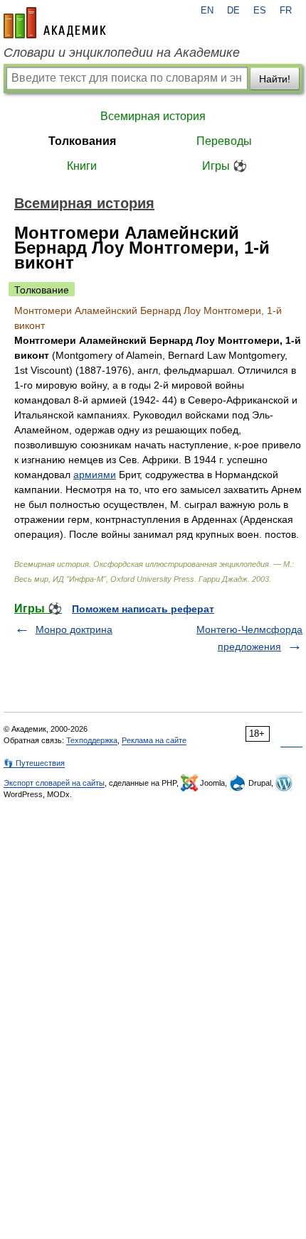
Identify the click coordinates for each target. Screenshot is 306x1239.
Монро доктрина (74, 629)
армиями (94, 474)
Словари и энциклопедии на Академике (122, 52)
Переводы (224, 141)
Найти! (274, 79)
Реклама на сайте (154, 740)
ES (259, 11)
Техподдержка (91, 740)
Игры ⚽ (224, 166)
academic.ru (55, 22)
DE (233, 11)
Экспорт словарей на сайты (54, 783)
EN (207, 11)
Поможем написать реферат (143, 609)
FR (286, 11)
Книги (82, 166)
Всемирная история (153, 116)
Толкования (82, 141)
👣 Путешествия (34, 763)
